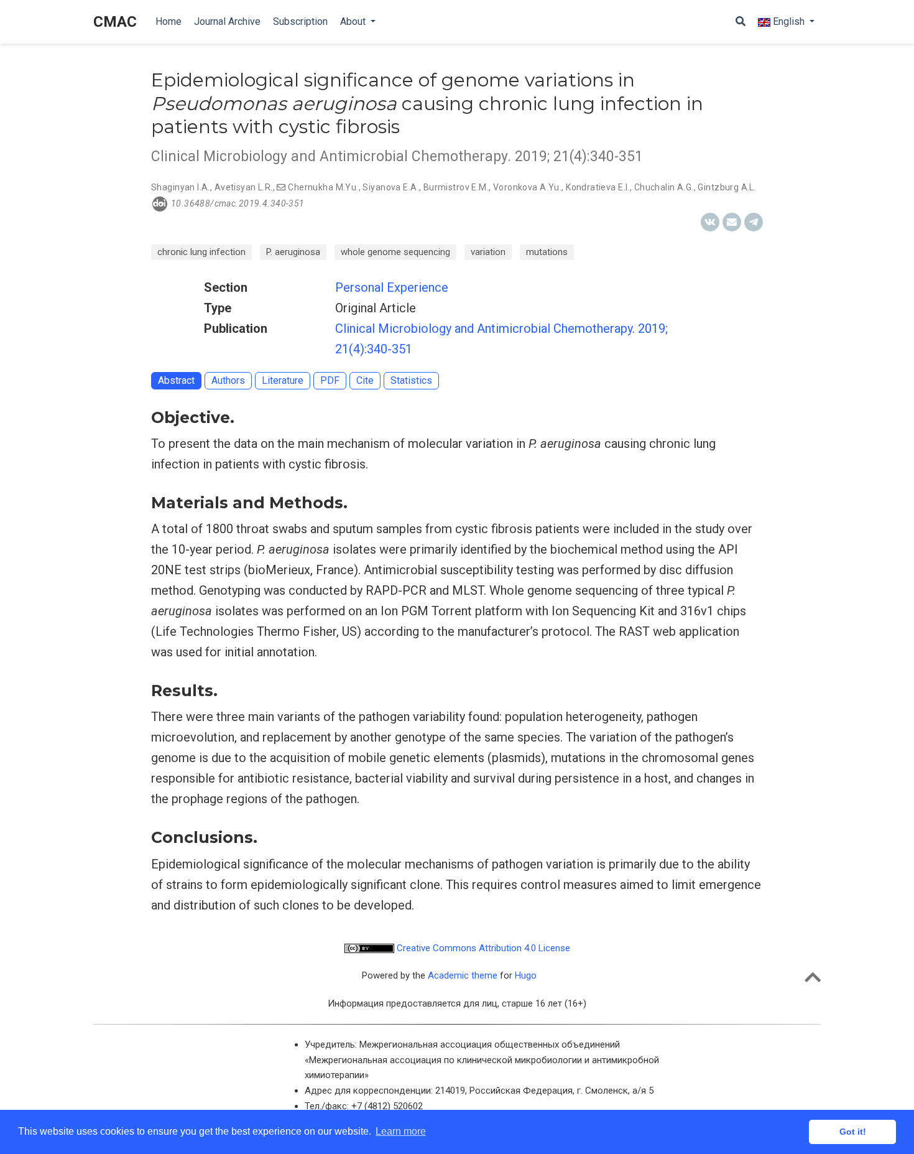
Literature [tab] (282, 380)
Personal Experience (391, 287)
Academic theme (462, 975)
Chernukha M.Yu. (323, 187)
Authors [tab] (228, 380)
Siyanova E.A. (390, 187)
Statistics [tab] (411, 380)
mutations (547, 252)
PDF (329, 380)
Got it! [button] (852, 1132)
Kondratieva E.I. (598, 187)
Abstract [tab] (176, 380)
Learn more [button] (401, 1131)
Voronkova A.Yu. (527, 187)
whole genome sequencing (395, 252)
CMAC (115, 21)
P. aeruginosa (293, 252)
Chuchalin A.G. (664, 187)
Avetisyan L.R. (244, 187)
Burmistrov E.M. (456, 187)
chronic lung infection (201, 252)
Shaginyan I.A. (180, 187)
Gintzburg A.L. (727, 187)
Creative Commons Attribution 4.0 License (482, 948)
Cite (365, 380)
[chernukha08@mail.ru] (281, 187)
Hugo (526, 975)
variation (488, 252)
